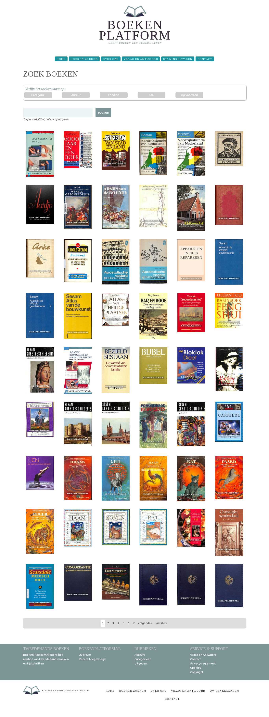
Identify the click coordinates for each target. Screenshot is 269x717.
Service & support (209, 649)
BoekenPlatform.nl (100, 649)
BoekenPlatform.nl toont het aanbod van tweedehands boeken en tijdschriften (46, 659)
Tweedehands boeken (46, 649)
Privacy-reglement (203, 663)
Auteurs (139, 654)
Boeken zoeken (84, 58)
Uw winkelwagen (177, 58)
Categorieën (142, 659)
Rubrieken (145, 649)
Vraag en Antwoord (141, 58)
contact (83, 690)
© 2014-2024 (70, 690)
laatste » (161, 623)
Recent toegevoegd (92, 659)
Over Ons (111, 58)
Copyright (196, 672)
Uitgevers (141, 663)
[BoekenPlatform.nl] (134, 26)
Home (61, 58)
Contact (205, 58)
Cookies (195, 667)
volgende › (145, 623)
